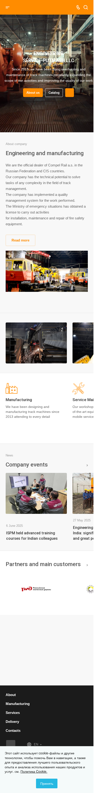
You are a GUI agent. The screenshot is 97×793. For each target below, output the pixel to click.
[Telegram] (10, 744)
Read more (20, 240)
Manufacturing (18, 704)
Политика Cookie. (33, 771)
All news (86, 464)
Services (13, 713)
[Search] (85, 7)
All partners (86, 564)
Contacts (13, 731)
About (11, 695)
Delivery (12, 722)
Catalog (52, 92)
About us (31, 92)
